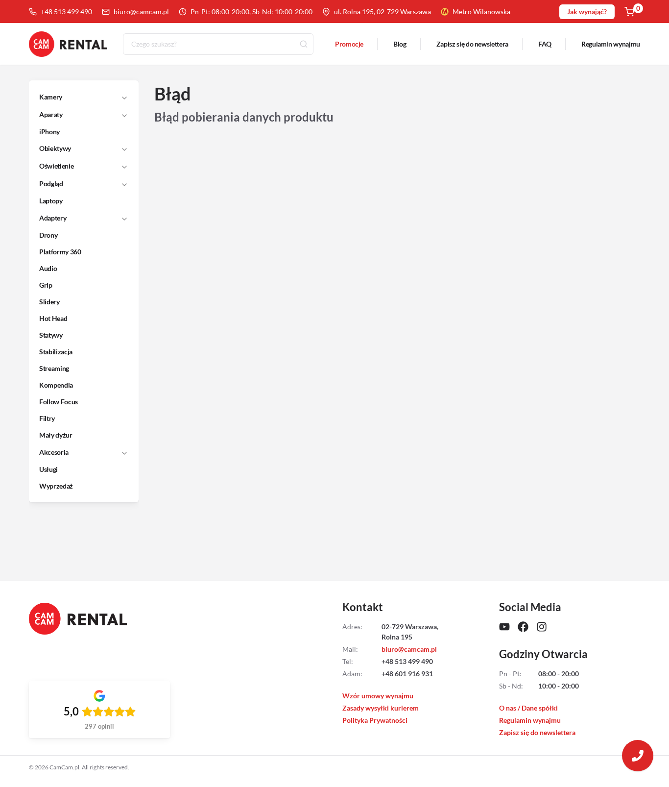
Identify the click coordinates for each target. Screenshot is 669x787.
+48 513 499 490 (66, 11)
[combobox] (218, 44)
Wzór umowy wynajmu (377, 695)
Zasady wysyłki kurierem (380, 708)
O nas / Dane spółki (528, 708)
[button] (77, 97)
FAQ (544, 44)
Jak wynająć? (587, 11)
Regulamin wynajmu (610, 44)
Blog (399, 44)
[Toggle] (124, 97)
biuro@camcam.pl (141, 11)
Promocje (349, 44)
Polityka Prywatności (374, 720)
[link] (78, 131)
